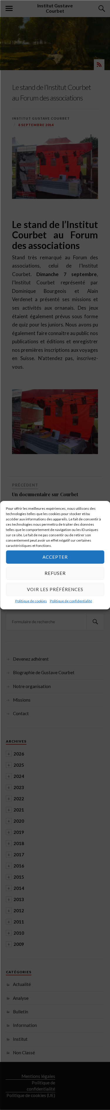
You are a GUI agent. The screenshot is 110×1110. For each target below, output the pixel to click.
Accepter (55, 557)
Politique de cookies (31, 600)
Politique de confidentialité (71, 600)
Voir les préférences (55, 589)
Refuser (55, 573)
